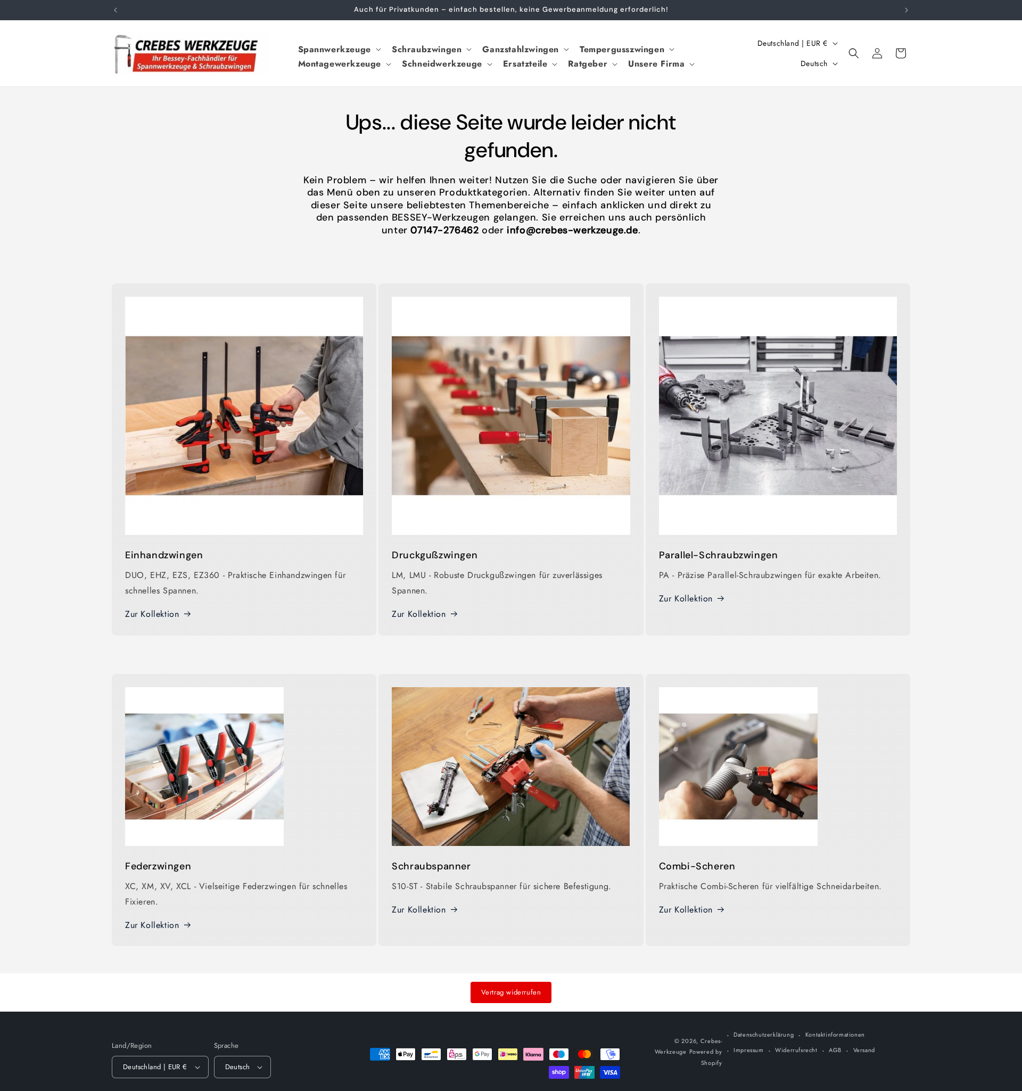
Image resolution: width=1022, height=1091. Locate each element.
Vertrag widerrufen (511, 992)
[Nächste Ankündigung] (906, 10)
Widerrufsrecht (796, 1050)
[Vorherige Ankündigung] (115, 10)
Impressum (748, 1050)
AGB (835, 1050)
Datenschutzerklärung (763, 1034)
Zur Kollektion (152, 614)
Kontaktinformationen (835, 1034)
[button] (338, 49)
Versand (864, 1050)
